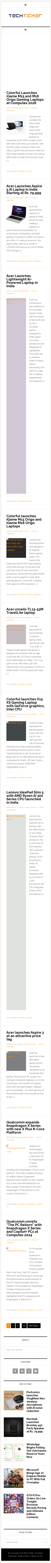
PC (7, 1207)
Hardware (30, 1204)
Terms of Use (36, 1556)
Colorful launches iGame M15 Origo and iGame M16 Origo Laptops (23, 521)
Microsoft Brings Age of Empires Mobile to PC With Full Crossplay (36, 1476)
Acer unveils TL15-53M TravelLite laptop (24, 611)
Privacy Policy (24, 1556)
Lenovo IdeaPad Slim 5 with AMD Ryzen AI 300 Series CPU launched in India (25, 797)
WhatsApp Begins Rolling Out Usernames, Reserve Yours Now (37, 1450)
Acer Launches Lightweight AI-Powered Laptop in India (22, 281)
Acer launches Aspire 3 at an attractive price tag (25, 1036)
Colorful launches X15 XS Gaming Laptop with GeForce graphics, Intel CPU (25, 704)
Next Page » (34, 1326)
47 (24, 1326)
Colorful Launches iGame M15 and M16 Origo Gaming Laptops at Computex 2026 (25, 98)
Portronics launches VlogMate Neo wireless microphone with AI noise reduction (36, 1402)
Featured (21, 171)
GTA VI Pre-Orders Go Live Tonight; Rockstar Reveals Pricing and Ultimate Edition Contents (36, 1506)
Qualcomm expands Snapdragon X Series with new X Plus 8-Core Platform (25, 1127)
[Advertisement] (25, 59)
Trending (37, 261)
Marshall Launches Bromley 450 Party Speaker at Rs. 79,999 (35, 1425)
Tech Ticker (25, 16)
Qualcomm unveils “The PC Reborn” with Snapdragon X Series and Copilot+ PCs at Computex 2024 (24, 1228)
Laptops (29, 171)
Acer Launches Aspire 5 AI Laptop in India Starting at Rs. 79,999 (24, 189)
